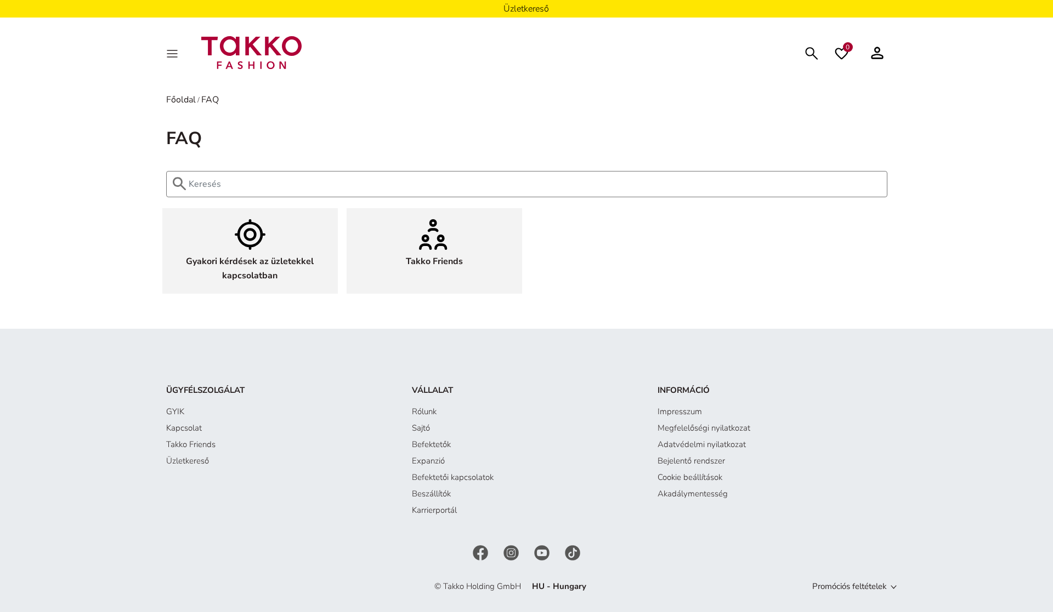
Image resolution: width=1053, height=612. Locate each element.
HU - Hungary (559, 586)
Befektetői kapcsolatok (453, 477)
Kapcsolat (184, 427)
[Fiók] (877, 52)
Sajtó (421, 427)
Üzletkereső (187, 460)
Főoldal (181, 100)
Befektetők (431, 444)
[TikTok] (572, 552)
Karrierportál (434, 510)
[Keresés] (812, 52)
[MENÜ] (173, 52)
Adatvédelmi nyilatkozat (702, 444)
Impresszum (680, 411)
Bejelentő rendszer (691, 460)
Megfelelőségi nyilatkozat (704, 427)
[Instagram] (512, 552)
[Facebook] (481, 552)
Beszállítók (431, 493)
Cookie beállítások (690, 477)
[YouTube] (543, 552)
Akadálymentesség (693, 493)
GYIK (175, 411)
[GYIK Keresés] (167, 184)
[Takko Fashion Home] (251, 52)
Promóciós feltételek (849, 586)
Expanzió (428, 460)
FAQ (210, 100)
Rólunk (424, 411)
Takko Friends (191, 444)
